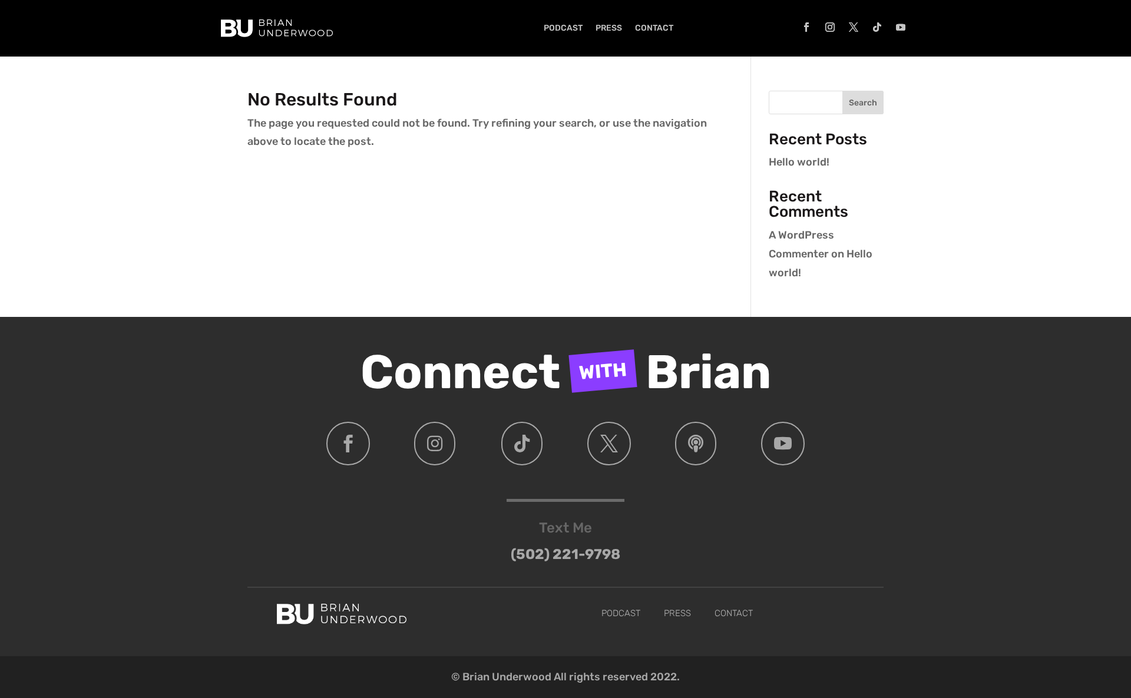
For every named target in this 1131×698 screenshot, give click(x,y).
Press (609, 28)
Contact (654, 28)
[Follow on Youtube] (900, 27)
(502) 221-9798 (565, 554)
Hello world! (799, 162)
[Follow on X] (853, 27)
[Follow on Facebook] (806, 27)
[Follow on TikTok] (877, 27)
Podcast (563, 28)
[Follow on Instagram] (830, 27)
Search (863, 103)
